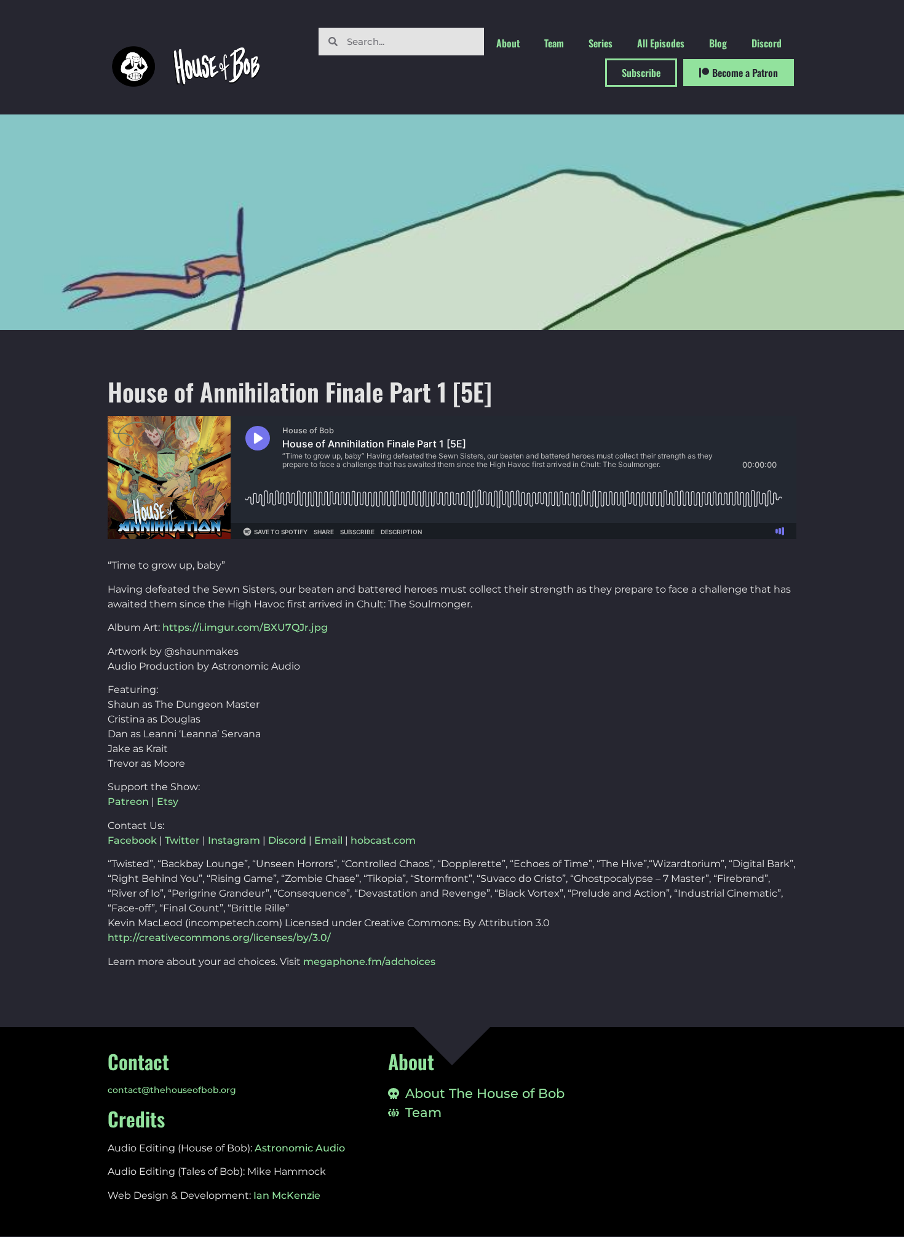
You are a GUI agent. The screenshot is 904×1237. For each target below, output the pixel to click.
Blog (718, 43)
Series (601, 43)
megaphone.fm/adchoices (369, 961)
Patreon (128, 801)
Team (554, 43)
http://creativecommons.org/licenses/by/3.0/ (219, 937)
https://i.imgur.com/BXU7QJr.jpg (245, 627)
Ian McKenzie (286, 1195)
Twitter (182, 840)
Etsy (167, 801)
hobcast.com (383, 840)
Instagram (234, 840)
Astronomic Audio (300, 1148)
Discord (766, 43)
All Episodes (660, 43)
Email (328, 840)
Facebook (132, 840)
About (508, 43)
